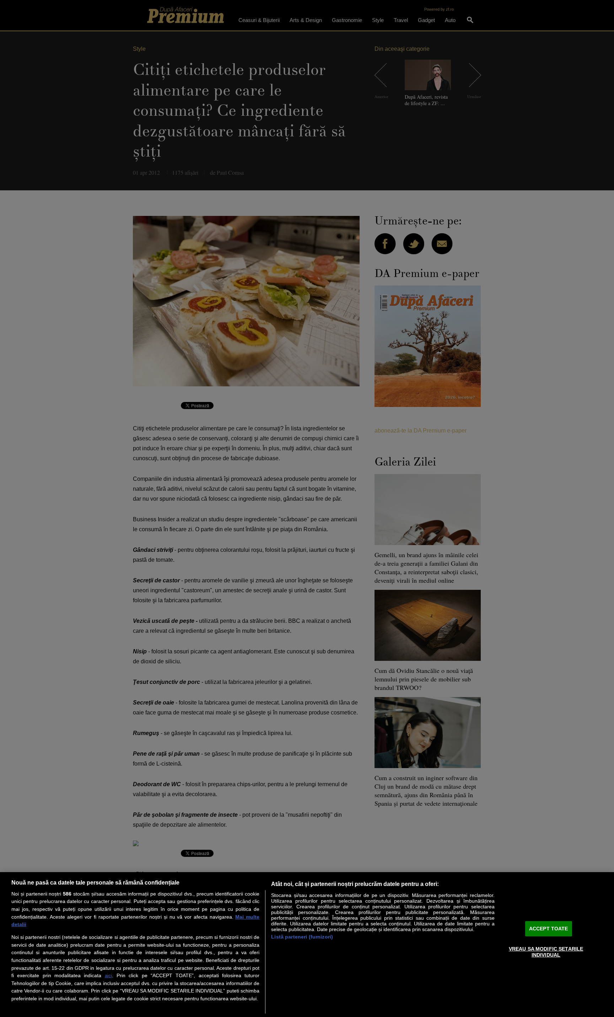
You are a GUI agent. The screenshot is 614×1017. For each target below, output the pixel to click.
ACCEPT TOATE (548, 928)
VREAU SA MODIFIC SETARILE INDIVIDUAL (546, 951)
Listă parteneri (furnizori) (302, 937)
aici (108, 975)
